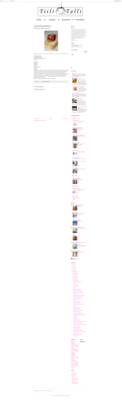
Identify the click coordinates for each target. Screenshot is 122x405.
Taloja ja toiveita (75, 150)
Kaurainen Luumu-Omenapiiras (78, 292)
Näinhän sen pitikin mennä (76, 93)
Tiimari (74, 287)
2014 (73, 264)
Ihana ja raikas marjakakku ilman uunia (80, 321)
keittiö (72, 345)
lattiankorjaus (76, 350)
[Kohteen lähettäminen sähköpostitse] (44, 81)
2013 (73, 265)
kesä (74, 345)
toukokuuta (75, 280)
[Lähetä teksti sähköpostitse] (42, 81)
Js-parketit (74, 374)
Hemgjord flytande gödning (82, 228)
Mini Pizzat (75, 299)
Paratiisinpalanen (76, 258)
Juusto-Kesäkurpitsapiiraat (77, 298)
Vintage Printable (75, 383)
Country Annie (74, 373)
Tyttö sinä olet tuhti (76, 188)
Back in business (75, 186)
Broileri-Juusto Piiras (76, 302)
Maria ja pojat (75, 175)
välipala (72, 367)
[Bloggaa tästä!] (45, 81)
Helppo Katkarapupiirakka (77, 334)
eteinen (72, 342)
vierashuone (76, 366)
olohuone (73, 355)
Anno (73, 371)
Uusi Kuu (74, 117)
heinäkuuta (75, 277)
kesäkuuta (75, 279)
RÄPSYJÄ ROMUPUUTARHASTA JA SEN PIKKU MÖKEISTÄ (82, 245)
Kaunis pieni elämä (76, 142)
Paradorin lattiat (75, 378)
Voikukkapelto (75, 212)
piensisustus (73, 356)
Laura (73, 27)
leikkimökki (72, 351)
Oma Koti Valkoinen (76, 197)
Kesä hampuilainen (76, 311)
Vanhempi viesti (65, 118)
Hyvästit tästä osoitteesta (82, 161)
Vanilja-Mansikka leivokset (77, 310)
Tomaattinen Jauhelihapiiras (78, 313)
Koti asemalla (75, 160)
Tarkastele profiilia (74, 40)
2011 (73, 268)
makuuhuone (73, 353)
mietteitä (73, 354)
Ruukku (74, 283)
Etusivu (51, 118)
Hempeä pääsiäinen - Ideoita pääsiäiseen (81, 87)
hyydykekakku (73, 343)
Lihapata (74, 305)
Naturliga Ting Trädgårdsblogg (78, 227)
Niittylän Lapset (75, 120)
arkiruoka (73, 341)
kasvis (77, 344)
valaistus (76, 363)
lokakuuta (75, 273)
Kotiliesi (74, 199)
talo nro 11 (74, 185)
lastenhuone (73, 348)
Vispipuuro (75, 293)
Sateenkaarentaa (75, 382)
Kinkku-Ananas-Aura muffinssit (78, 304)
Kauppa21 (74, 375)
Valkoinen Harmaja (76, 157)
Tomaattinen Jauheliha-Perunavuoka (81, 79)
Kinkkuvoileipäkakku (76, 327)
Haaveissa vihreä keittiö (76, 118)
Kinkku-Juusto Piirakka (77, 301)
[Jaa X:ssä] (46, 81)
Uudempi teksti (36, 118)
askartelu (76, 341)
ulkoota (72, 363)
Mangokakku (75, 318)
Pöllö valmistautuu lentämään (80, 99)
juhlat (75, 344)
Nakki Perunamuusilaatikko (78, 330)
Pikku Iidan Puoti (75, 379)
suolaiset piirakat (74, 361)
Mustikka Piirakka (76, 307)
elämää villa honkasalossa (77, 127)
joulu (72, 344)
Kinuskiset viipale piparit (77, 290)
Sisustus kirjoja (75, 286)
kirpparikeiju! (75, 196)
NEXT (73, 376)
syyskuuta (75, 274)
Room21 (73, 380)
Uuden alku (74, 73)
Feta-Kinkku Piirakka (76, 308)
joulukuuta (75, 271)
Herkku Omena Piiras (76, 320)
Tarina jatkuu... (75, 259)
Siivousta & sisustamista (77, 281)
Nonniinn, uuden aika (77, 289)
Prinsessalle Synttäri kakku (77, 296)
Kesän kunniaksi (76, 284)
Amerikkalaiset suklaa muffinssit (78, 295)
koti (77, 347)
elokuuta (74, 276)
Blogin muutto (75, 335)
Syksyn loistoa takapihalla (82, 136)
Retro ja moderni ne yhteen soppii (79, 135)
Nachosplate (75, 317)
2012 (73, 267)
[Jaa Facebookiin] (47, 81)
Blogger (68, 395)
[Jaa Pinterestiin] (48, 81)
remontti (72, 359)
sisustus (73, 360)
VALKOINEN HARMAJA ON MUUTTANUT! (79, 158)
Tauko (73, 176)
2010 (73, 270)
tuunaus (76, 362)
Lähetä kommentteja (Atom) (40, 120)
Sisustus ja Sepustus (76, 178)
